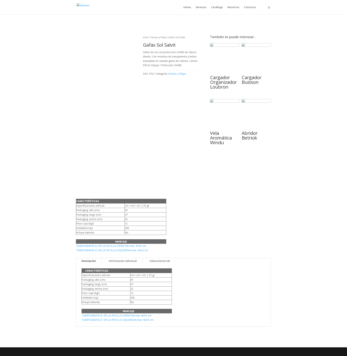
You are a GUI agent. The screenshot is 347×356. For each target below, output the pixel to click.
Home (187, 7)
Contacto (250, 7)
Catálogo (217, 7)
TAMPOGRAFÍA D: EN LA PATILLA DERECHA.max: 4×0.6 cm (111, 246)
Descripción (89, 261)
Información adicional (123, 261)
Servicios (201, 7)
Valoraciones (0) (160, 261)
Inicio (146, 37)
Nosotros (233, 7)
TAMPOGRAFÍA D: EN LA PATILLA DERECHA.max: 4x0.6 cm (116, 315)
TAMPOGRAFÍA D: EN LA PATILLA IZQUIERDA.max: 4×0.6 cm (112, 250)
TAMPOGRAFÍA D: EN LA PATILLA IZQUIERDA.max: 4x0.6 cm (117, 319)
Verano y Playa (158, 37)
